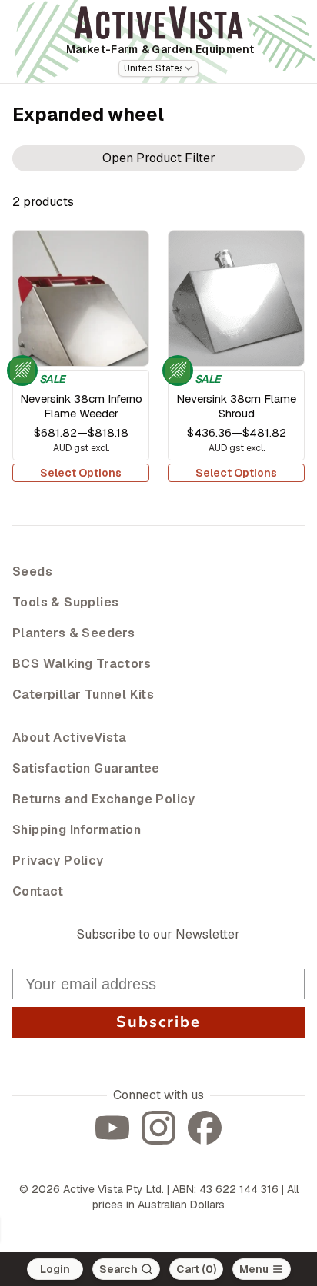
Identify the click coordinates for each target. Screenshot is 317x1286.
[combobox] (158, 68)
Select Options (81, 473)
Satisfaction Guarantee (86, 768)
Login (55, 1269)
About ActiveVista (69, 737)
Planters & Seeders (73, 633)
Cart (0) (196, 1269)
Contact (38, 891)
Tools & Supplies (65, 602)
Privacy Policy (58, 860)
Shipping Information (76, 830)
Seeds (32, 571)
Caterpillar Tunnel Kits (83, 694)
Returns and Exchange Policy (103, 799)
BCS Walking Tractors (81, 664)
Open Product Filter (158, 158)
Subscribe (158, 1022)
